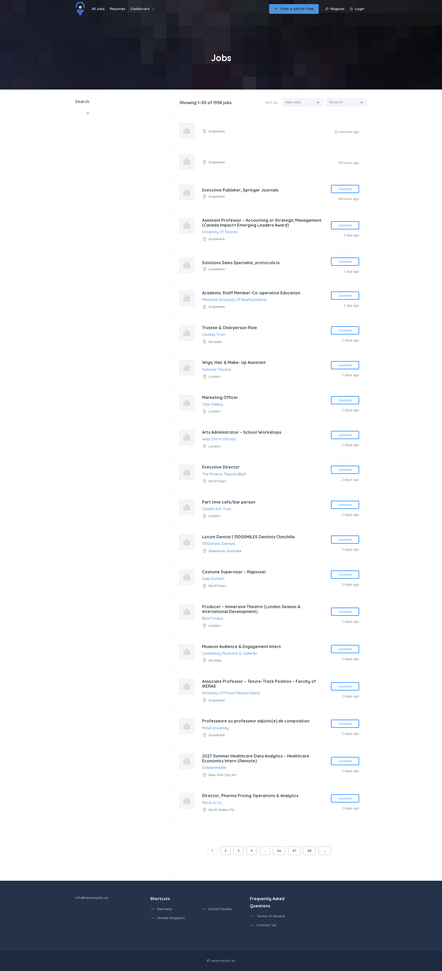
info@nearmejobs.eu (91, 898)
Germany (164, 909)
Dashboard (139, 9)
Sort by (271, 102)
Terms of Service (271, 916)
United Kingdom (171, 918)
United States (220, 909)
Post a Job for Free (297, 9)
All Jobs (98, 9)
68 (309, 851)
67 (294, 851)
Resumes (117, 9)
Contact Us (266, 925)
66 (279, 851)
